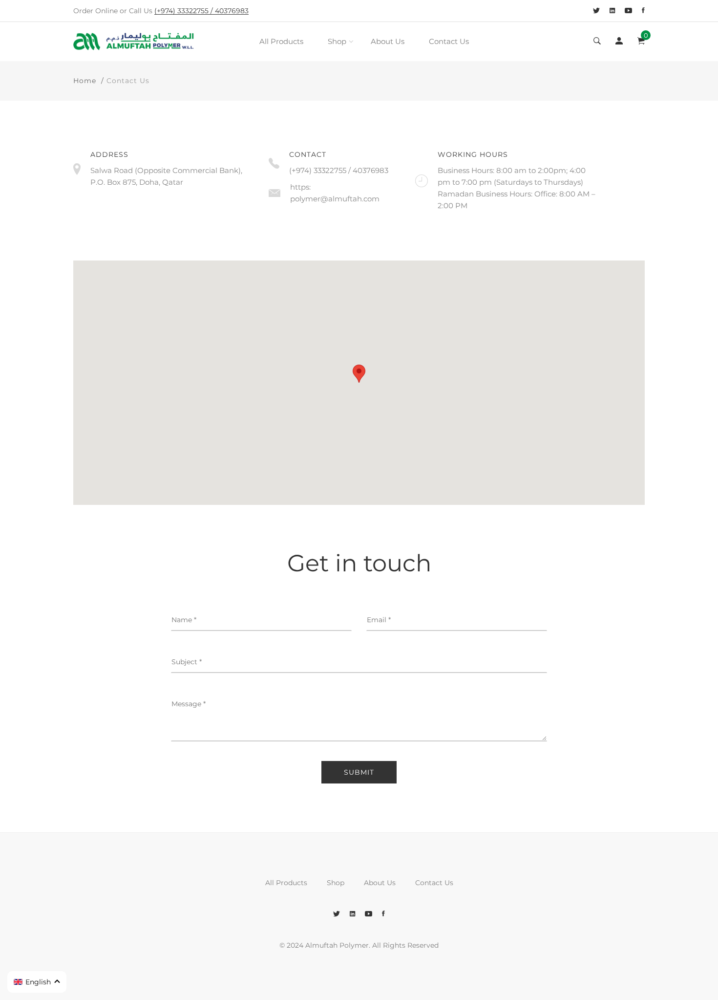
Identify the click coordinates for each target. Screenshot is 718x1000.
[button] (36, 982)
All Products (281, 41)
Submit (359, 772)
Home (84, 80)
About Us (387, 41)
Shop (337, 41)
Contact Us (449, 41)
